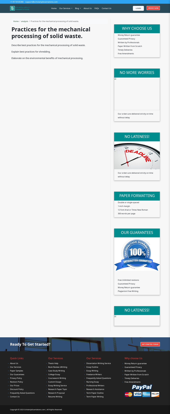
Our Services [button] (65, 8)
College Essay (54, 374)
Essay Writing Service (57, 385)
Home (54, 8)
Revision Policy (16, 382)
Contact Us (106, 8)
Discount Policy (16, 389)
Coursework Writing (57, 378)
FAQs (96, 8)
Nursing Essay (92, 382)
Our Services (15, 367)
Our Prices (14, 385)
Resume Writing (55, 396)
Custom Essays (54, 382)
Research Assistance (95, 389)
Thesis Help (53, 363)
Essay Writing (92, 370)
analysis (24, 21)
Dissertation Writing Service (98, 363)
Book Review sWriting (57, 367)
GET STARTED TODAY (150, 344)
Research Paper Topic (57, 389)
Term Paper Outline (95, 393)
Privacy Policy (16, 378)
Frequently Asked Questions (22, 393)
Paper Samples (16, 370)
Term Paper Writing (95, 396)
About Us (88, 8)
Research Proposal (56, 393)
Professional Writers (95, 385)
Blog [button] (77, 8)
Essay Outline (92, 367)
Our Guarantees (17, 374)
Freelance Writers (94, 374)
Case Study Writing (56, 370)
